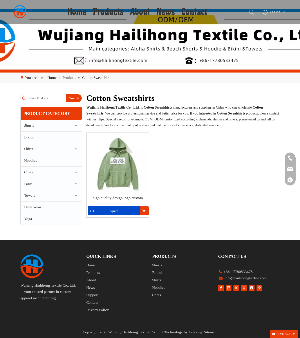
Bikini (29, 137)
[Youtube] (244, 288)
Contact (194, 12)
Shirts (28, 149)
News (166, 12)
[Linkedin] (228, 288)
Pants (28, 184)
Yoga (28, 219)
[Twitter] (236, 288)
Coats (28, 172)
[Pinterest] (259, 288)
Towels (29, 195)
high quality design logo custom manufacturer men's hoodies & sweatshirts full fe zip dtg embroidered (118, 198)
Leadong (195, 332)
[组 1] (31, 266)
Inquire (113, 211)
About (140, 12)
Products (108, 12)
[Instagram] (252, 288)
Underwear (32, 207)
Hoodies (30, 160)
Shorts (29, 126)
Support (92, 295)
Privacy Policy (97, 310)
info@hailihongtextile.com (245, 278)
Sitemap (210, 332)
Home (77, 12)
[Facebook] (221, 288)
